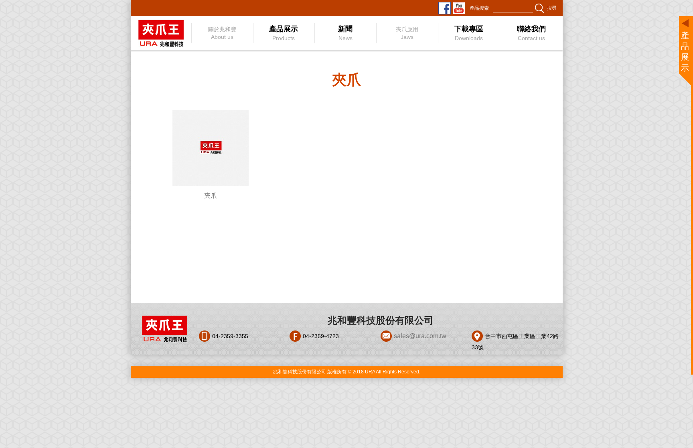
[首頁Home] (160, 33)
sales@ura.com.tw (420, 335)
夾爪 (210, 195)
